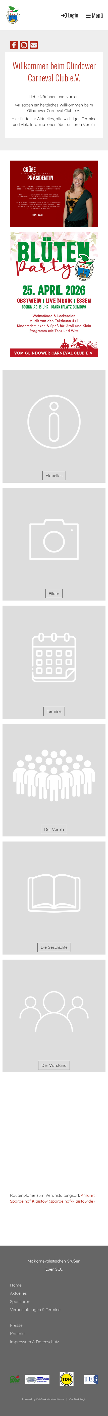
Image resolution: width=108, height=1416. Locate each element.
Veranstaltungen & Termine (35, 1309)
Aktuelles (54, 475)
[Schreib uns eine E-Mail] (34, 46)
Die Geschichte (54, 947)
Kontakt (17, 1333)
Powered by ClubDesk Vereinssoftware (43, 1399)
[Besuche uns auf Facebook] (14, 46)
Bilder (54, 593)
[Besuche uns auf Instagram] (24, 46)
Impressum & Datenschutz (34, 1341)
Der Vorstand (54, 1065)
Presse (16, 1325)
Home (16, 1285)
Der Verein (54, 829)
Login (73, 15)
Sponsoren (20, 1301)
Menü (97, 15)
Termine (54, 711)
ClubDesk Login (77, 1399)
